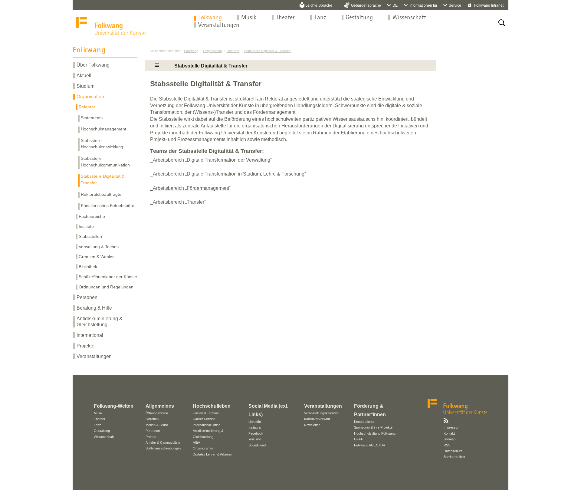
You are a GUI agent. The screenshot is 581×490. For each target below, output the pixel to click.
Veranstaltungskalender (321, 413)
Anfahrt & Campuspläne (163, 442)
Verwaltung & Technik (99, 246)
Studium (85, 86)
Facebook (255, 433)
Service (455, 5)
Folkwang (210, 18)
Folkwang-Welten (113, 406)
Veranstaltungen (218, 25)
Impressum (452, 427)
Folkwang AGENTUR (369, 445)
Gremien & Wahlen (97, 256)
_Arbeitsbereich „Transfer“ (178, 202)
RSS (447, 445)
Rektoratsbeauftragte (101, 194)
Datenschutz (453, 451)
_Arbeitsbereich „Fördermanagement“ (190, 188)
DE (395, 5)
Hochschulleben (212, 406)
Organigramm (203, 448)
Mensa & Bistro (157, 425)
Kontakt (449, 433)
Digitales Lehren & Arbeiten (212, 454)
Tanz (320, 18)
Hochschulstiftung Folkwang (375, 433)
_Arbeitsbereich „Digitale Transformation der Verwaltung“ (211, 160)
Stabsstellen (90, 236)
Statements (92, 117)
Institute (86, 226)
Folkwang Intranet (488, 5)
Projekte (85, 345)
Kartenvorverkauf (317, 419)
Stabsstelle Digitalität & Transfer (102, 179)
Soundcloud (257, 445)
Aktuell (84, 75)
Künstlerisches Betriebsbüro (107, 205)
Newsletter (312, 425)
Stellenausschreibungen (163, 448)
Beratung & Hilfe (94, 308)
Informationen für (423, 5)
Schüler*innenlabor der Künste (108, 276)
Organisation (90, 96)
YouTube (254, 439)
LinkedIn (254, 421)
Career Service (204, 419)
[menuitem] (210, 17)
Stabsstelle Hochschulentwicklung (102, 144)
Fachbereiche (92, 216)
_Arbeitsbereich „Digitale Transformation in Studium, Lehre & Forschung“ (228, 173)
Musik (248, 18)
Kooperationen (364, 421)
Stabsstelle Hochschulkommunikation (105, 161)
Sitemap (449, 439)
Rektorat (87, 106)
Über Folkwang (93, 64)
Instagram (255, 427)
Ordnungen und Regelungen (106, 286)
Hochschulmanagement (103, 129)
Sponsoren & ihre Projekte (373, 427)
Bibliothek (88, 266)
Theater (285, 18)
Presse (151, 437)
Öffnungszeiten (157, 413)
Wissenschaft (409, 18)
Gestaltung (359, 18)
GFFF (358, 439)
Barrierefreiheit (454, 457)
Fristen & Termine (206, 413)
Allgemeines (160, 406)
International (90, 335)
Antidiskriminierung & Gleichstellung (100, 321)
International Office (206, 425)
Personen (87, 297)
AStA (196, 442)
